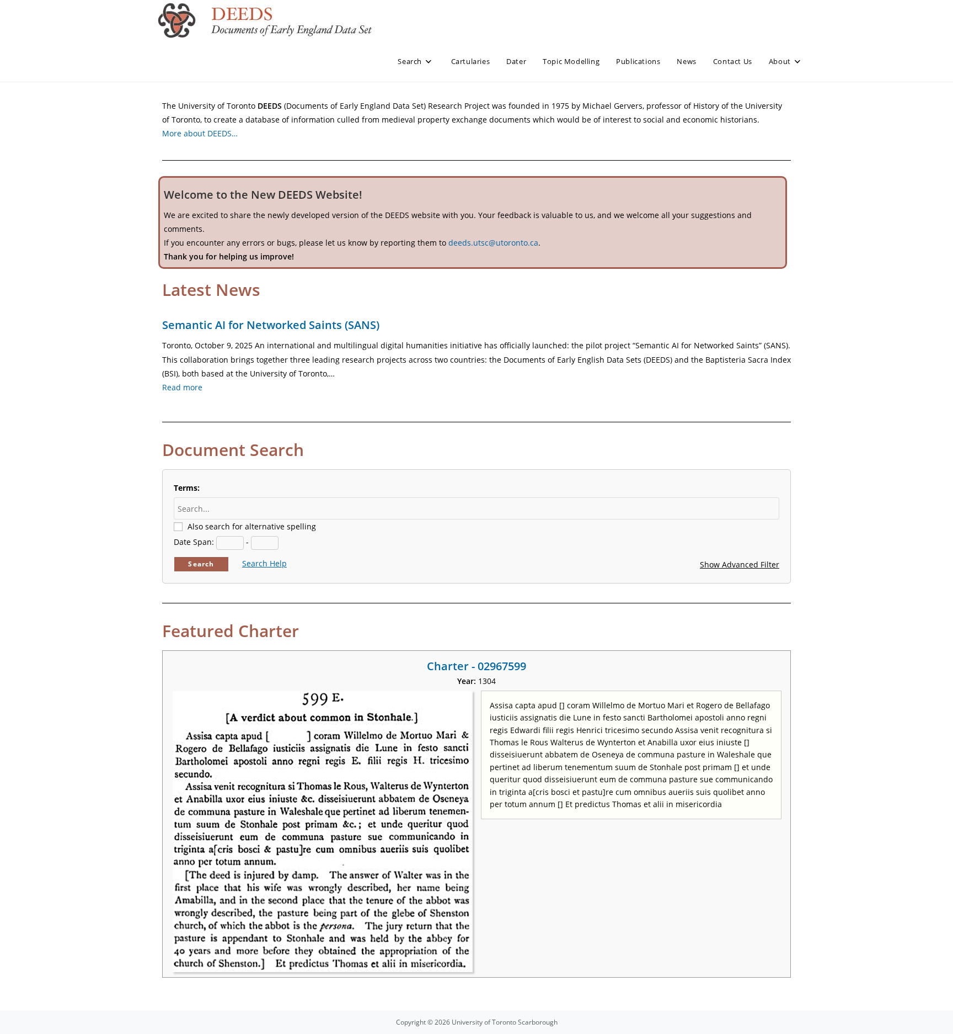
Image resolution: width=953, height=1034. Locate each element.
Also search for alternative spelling (252, 526)
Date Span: (194, 542)
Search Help (264, 563)
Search (201, 564)
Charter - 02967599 (476, 666)
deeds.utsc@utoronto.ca (493, 242)
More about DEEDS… (200, 133)
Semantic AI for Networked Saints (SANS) (270, 324)
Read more (182, 387)
